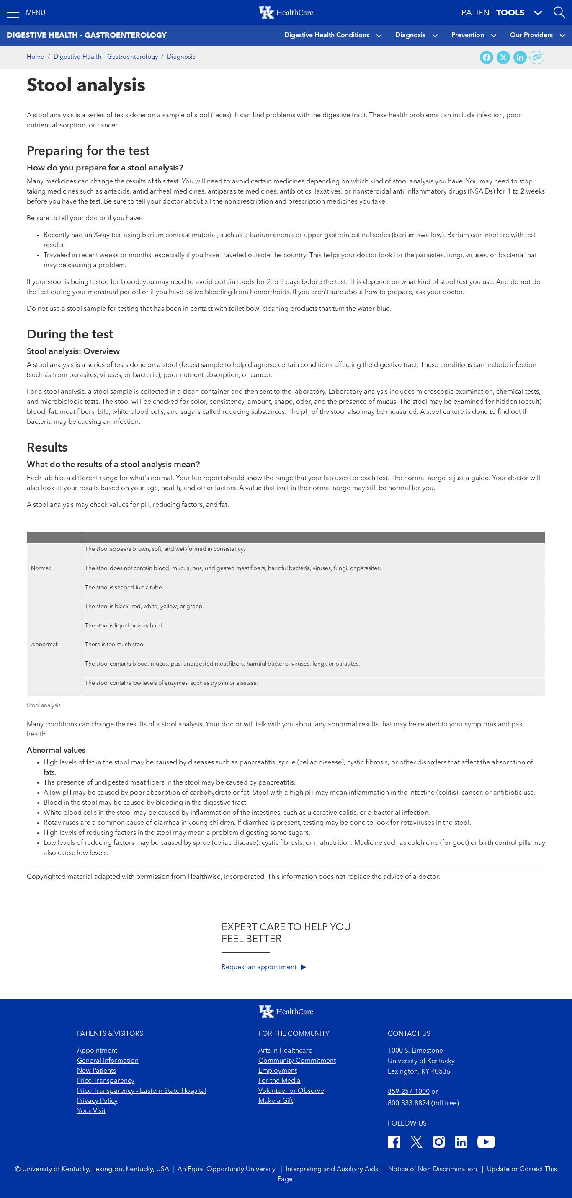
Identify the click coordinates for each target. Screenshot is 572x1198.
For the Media (279, 1081)
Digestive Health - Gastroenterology (106, 57)
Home (35, 57)
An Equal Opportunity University (227, 1169)
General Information (108, 1061)
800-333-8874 (409, 1103)
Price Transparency (105, 1081)
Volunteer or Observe (291, 1091)
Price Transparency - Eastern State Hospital (141, 1091)
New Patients (96, 1071)
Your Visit (91, 1111)
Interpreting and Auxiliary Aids (333, 1169)
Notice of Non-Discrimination (433, 1169)
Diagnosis (410, 35)
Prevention (467, 35)
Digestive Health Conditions (326, 35)
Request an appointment (260, 967)
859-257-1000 (409, 1092)
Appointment (97, 1051)
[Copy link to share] (537, 57)
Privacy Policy (97, 1101)
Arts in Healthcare (285, 1051)
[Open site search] (559, 12)
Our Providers (531, 35)
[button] (26, 12)
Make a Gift (275, 1101)
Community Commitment (297, 1061)
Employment (277, 1071)
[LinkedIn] (461, 1143)
